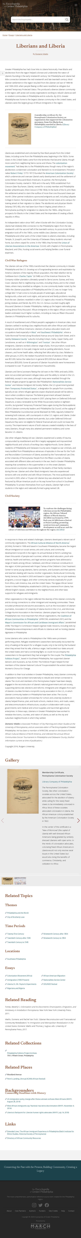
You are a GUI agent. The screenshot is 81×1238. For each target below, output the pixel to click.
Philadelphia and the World (17, 913)
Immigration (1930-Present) (18, 980)
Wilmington (32, 342)
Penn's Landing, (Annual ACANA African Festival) (26, 1079)
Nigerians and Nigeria (16, 988)
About (9, 1211)
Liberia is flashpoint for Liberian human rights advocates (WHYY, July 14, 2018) (38, 1112)
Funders (42, 1211)
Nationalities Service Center (54, 980)
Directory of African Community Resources (24, 1138)
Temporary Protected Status (23, 388)
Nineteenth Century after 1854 (55, 934)
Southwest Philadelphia (51, 332)
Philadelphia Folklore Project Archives (22, 1053)
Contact (71, 1211)
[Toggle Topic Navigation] (2, 73)
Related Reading (20, 1000)
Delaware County (19, 339)
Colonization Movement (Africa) (19, 976)
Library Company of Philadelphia (57, 781)
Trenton (46, 342)
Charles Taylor (25, 276)
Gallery (12, 760)
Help (63, 1211)
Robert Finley (17, 173)
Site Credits (53, 1211)
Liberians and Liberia (40, 46)
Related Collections (23, 1043)
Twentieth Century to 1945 (17, 942)
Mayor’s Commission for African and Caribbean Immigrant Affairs (34, 622)
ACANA (60, 530)
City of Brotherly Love (15, 917)
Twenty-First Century (15, 934)
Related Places (18, 1068)
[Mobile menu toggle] (75, 5)
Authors (32, 1211)
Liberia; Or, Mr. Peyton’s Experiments (21, 984)
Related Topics (18, 896)
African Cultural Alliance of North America (50, 543)
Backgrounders (19, 1091)
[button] (78, 820)
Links (10, 1124)
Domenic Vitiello (41, 54)
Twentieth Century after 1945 (19, 938)
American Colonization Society (59, 173)
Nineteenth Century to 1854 (54, 938)
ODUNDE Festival (50, 984)
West (33, 332)
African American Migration (54, 976)
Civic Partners (20, 1211)
